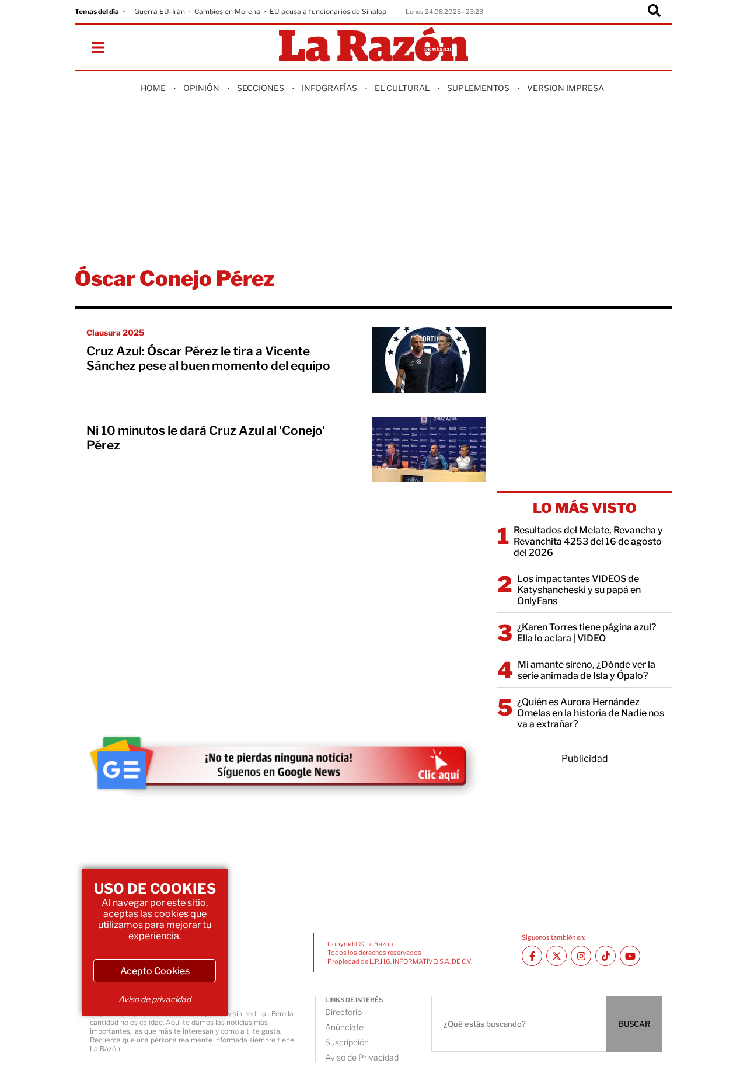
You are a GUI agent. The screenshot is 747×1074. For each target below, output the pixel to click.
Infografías (329, 88)
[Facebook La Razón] (532, 956)
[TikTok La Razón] (605, 956)
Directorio (343, 1012)
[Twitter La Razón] (556, 956)
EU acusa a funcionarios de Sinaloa (328, 11)
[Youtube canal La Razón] (630, 956)
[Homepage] (373, 45)
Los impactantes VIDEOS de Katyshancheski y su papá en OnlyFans (579, 589)
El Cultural (402, 88)
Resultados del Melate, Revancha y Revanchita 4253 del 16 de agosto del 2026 (588, 541)
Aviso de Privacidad (362, 1057)
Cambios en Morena (227, 11)
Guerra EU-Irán (159, 11)
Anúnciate (344, 1027)
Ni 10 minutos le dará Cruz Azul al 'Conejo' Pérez (205, 437)
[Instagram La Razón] (581, 956)
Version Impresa (565, 88)
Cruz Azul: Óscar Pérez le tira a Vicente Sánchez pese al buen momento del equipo (208, 358)
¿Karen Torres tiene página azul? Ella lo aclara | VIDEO (586, 633)
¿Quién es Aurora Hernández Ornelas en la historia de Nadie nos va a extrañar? (590, 713)
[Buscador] (654, 11)
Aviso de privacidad (154, 999)
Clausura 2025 (115, 332)
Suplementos (478, 88)
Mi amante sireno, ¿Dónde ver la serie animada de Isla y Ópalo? (586, 670)
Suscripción (347, 1042)
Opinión (201, 88)
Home (153, 88)
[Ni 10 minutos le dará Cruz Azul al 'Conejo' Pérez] (429, 449)
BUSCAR (634, 1023)
